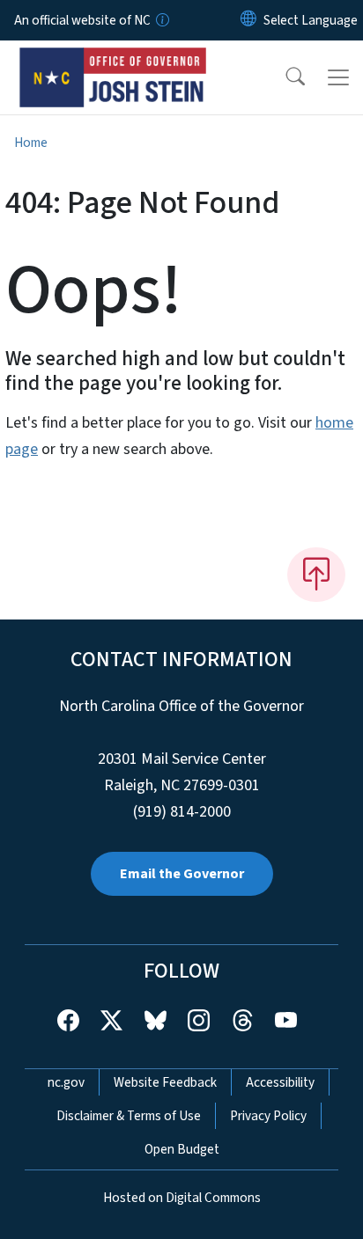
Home (31, 142)
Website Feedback (165, 1082)
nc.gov (66, 1082)
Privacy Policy (268, 1115)
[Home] (113, 60)
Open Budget (181, 1149)
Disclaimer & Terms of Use (128, 1115)
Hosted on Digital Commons (182, 1197)
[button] (284, 77)
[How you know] (161, 20)
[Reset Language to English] (248, 20)
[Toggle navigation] (338, 77)
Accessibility (280, 1082)
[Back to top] (316, 574)
